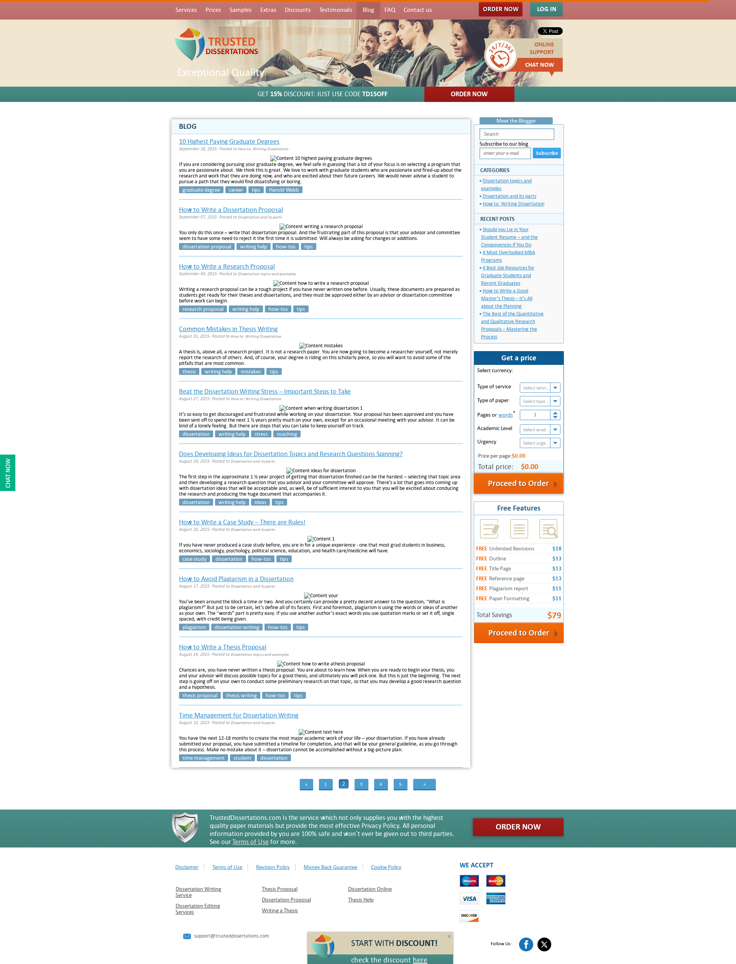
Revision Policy (273, 867)
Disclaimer (187, 867)
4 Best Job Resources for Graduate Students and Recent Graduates (507, 275)
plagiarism (194, 627)
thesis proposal (199, 695)
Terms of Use (250, 842)
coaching (287, 434)
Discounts (298, 10)
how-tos (286, 246)
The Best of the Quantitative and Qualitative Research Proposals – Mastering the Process (512, 325)
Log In (546, 9)
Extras (268, 10)
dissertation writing (237, 627)
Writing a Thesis (280, 910)
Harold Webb (284, 190)
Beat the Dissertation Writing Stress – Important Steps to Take (265, 391)
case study (194, 559)
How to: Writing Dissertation (513, 204)
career (236, 190)
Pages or (496, 414)
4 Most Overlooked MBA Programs (508, 256)
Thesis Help (361, 900)
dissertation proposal (206, 246)
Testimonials (335, 10)
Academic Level (494, 428)
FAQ (389, 10)
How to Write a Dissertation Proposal (231, 209)
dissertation (196, 434)
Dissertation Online (370, 889)
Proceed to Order (518, 632)
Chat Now (539, 64)
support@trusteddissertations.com (231, 936)
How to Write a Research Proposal (227, 266)
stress (261, 434)
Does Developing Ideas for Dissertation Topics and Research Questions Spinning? (290, 454)
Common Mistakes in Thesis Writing (228, 329)
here (420, 960)
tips (256, 190)
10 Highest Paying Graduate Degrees (229, 141)
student (242, 758)
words (505, 415)
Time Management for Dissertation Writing (238, 715)
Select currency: (495, 370)
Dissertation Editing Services (198, 909)
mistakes (251, 371)
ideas (260, 502)
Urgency (486, 441)
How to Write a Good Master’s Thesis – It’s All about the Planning (506, 298)
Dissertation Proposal (286, 900)
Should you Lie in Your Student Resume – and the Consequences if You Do (509, 237)
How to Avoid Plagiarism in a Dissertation (236, 579)
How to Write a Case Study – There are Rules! (242, 522)
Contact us (418, 10)
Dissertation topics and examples (506, 184)
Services (186, 10)
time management (203, 758)
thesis (189, 371)
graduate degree (201, 190)
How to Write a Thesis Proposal (222, 647)
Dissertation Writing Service (198, 892)
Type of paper (493, 400)
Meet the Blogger (516, 121)
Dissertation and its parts (509, 196)
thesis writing (241, 695)
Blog (368, 10)
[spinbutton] (535, 415)
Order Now (501, 9)
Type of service (494, 386)
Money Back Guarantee (330, 867)
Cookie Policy (386, 867)
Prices (213, 10)
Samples (241, 10)
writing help (253, 246)
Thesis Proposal (279, 889)
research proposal (202, 309)
